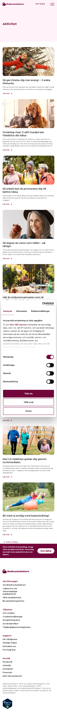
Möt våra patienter (12, 676)
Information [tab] (21, 311)
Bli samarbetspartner (13, 601)
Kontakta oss (9, 646)
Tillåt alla (28, 393)
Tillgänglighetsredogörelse (16, 627)
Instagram (8, 669)
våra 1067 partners (19, 324)
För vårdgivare (10, 639)
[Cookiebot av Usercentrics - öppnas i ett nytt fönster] (42, 303)
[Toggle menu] (52, 4)
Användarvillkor (10, 624)
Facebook (7, 662)
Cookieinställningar (13, 617)
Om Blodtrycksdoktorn (14, 585)
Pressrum (7, 672)
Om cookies (9, 613)
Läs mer (6, 93)
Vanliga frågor (10, 643)
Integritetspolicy (11, 620)
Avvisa (28, 411)
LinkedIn (7, 665)
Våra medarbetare (12, 597)
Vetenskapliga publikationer (10, 592)
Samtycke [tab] (7, 311)
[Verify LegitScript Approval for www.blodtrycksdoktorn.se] (7, 702)
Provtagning (9, 650)
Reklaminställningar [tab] (40, 311)
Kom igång (40, 4)
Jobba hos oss (10, 588)
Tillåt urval (28, 402)
